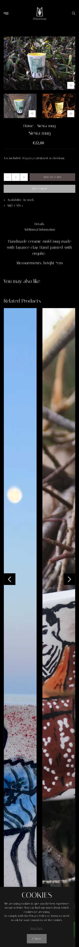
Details (39, 224)
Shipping (27, 158)
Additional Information (39, 230)
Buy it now (39, 188)
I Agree (36, 938)
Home (28, 126)
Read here (36, 928)
